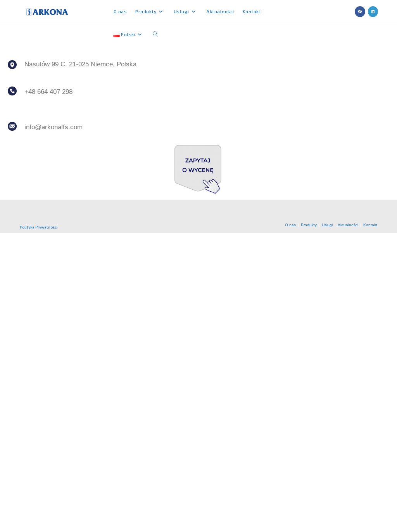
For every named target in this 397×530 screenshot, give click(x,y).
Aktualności (348, 225)
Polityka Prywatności (39, 227)
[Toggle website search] (155, 34)
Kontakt (370, 225)
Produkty (309, 225)
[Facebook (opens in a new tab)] (360, 11)
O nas (290, 225)
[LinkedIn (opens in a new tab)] (373, 11)
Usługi (327, 225)
